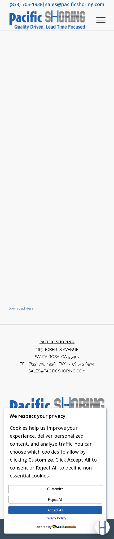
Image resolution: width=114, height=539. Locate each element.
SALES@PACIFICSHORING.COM (57, 371)
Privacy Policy (55, 518)
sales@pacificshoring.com (74, 4)
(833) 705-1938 (26, 4)
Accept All (55, 510)
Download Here (21, 308)
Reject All (55, 500)
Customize (55, 489)
